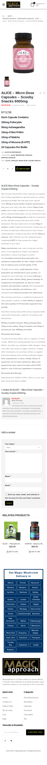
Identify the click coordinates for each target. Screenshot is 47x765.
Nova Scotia (36, 609)
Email (8, 485)
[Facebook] (5, 740)
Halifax (23, 621)
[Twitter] (11, 740)
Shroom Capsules (8, 157)
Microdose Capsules (24, 155)
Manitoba (36, 614)
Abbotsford (35, 626)
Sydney (35, 592)
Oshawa (10, 626)
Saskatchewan (23, 614)
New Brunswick (10, 619)
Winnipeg (23, 609)
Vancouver (35, 583)
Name (8, 476)
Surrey (10, 614)
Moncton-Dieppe (35, 631)
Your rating (10, 444)
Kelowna (10, 587)
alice (8, 160)
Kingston (10, 650)
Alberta (10, 583)
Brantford (23, 638)
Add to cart (24, 169)
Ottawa (23, 604)
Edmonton (10, 604)
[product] (12, 531)
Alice (13, 155)
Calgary (36, 604)
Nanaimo (22, 587)
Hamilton (10, 592)
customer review (18, 105)
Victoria (35, 587)
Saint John (10, 638)
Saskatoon (23, 645)
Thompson (36, 638)
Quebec (10, 599)
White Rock (10, 633)
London (23, 599)
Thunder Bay (10, 643)
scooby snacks (34, 160)
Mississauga (36, 621)
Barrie (23, 626)
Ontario (10, 609)
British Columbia (36, 598)
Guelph (36, 645)
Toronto (23, 583)
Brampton (23, 633)
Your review (10, 451)
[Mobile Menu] (4, 4)
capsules (14, 160)
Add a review (31, 105)
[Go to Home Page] (3, 16)
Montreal (23, 592)
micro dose (23, 160)
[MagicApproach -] (13, 4)
